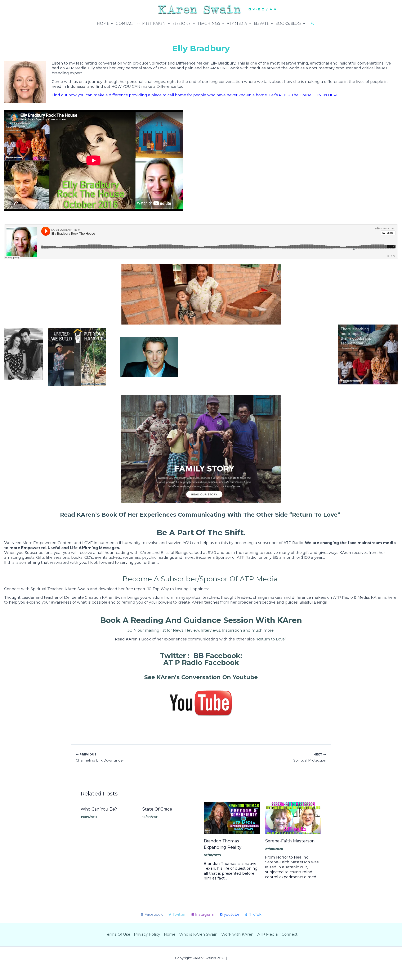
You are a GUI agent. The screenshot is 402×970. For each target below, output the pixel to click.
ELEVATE (261, 23)
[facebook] (250, 9)
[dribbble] (275, 9)
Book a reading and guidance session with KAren (201, 620)
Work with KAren (237, 934)
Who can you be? (99, 809)
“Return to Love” (315, 514)
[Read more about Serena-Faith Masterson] (293, 818)
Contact (125, 23)
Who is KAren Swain (198, 934)
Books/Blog (288, 23)
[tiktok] (267, 9)
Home (103, 23)
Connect (290, 934)
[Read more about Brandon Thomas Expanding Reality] (232, 818)
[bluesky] (271, 9)
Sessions (182, 23)
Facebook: (224, 655)
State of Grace (157, 809)
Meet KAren (154, 23)
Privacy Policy (147, 934)
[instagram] (259, 9)
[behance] (263, 9)
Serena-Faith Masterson (290, 840)
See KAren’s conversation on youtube (201, 677)
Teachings (208, 23)
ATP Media (237, 23)
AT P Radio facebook (201, 662)
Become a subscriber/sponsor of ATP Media (201, 579)
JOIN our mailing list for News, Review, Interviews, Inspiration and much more (201, 630)
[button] (111, 23)
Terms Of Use (117, 934)
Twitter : (174, 655)
